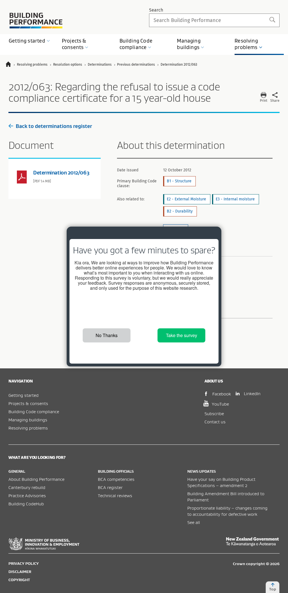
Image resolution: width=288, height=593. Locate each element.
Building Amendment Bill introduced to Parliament (225, 497)
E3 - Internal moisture (235, 199)
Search (156, 10)
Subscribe (214, 413)
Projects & (74, 43)
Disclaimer (19, 571)
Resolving (246, 43)
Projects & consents (28, 403)
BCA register (110, 487)
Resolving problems (28, 428)
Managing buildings (27, 419)
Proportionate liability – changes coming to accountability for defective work (227, 511)
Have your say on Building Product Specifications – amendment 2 (221, 482)
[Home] (11, 64)
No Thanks (107, 335)
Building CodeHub (26, 503)
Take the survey (181, 335)
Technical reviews (115, 495)
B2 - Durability (180, 211)
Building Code (136, 43)
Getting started (23, 395)
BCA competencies (116, 479)
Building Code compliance (33, 411)
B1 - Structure (179, 181)
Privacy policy (23, 563)
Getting (27, 40)
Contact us (215, 421)
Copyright (19, 579)
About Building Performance (36, 479)
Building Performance (36, 20)
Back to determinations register (54, 126)
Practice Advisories (27, 495)
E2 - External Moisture (186, 199)
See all (193, 522)
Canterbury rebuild (26, 487)
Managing (188, 43)
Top (272, 589)
